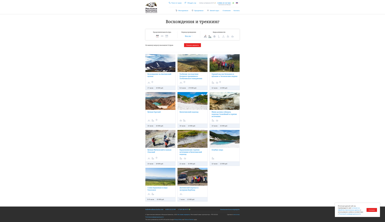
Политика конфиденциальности (154, 217)
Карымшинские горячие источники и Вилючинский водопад (191, 152)
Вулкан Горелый (154, 112)
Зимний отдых (214, 10)
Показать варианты (192, 45)
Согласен (372, 210)
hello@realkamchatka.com (154, 209)
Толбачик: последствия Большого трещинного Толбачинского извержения (191, 76)
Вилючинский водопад (189, 112)
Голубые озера (217, 150)
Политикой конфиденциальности (350, 214)
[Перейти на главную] (151, 7)
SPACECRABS (236, 214)
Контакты (237, 10)
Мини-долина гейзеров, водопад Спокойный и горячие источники (224, 114)
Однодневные (198, 10)
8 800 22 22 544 (224, 3)
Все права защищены (184, 214)
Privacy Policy (178, 219)
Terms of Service (189, 219)
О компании (227, 10)
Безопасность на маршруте (230, 209)
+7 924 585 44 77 (183, 209)
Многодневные (183, 10)
